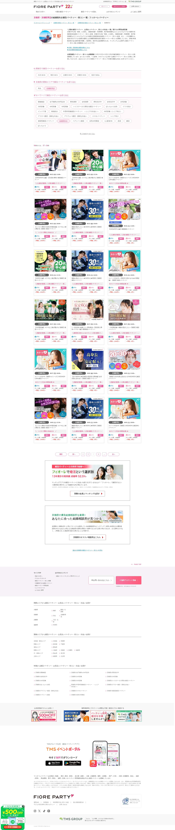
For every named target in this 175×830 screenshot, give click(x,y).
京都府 (63, 650)
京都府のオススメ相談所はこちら (87, 537)
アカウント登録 (119, 6)
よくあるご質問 (136, 12)
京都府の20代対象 (76, 676)
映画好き (54, 111)
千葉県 (63, 644)
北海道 (55, 641)
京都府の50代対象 (76, 680)
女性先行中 (111, 102)
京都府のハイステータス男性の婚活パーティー (121, 680)
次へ (113, 454)
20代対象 (123, 102)
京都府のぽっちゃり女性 (42, 684)
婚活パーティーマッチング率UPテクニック (68, 576)
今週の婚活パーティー (63, 12)
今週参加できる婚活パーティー (43, 583)
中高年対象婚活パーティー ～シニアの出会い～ (81, 111)
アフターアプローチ (40, 578)
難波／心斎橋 (63, 610)
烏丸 (39, 88)
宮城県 (63, 641)
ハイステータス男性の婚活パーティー (87, 106)
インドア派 (42, 111)
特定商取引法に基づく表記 (61, 802)
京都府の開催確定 (40, 672)
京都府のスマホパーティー (79, 690)
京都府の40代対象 (40, 680)
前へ (74, 454)
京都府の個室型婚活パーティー (116, 690)
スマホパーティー (98, 116)
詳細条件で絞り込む (88, 134)
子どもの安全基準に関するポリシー (44, 804)
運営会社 (36, 802)
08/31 (54, 75)
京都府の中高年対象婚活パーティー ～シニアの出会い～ (85, 685)
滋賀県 (78, 650)
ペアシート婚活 (78, 121)
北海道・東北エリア (40, 641)
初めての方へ (40, 12)
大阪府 (55, 650)
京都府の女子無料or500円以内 (80, 672)
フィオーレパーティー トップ (42, 23)
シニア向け (114, 116)
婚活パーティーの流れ (88, 12)
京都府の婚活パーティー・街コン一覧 (63, 23)
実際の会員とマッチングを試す (87, 494)
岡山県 (55, 653)
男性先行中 (98, 102)
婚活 (128, 121)
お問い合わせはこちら (100, 580)
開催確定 (41, 102)
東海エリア (37, 647)
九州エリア (37, 656)
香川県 (63, 653)
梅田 (54, 610)
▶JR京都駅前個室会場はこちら (77, 50)
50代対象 (64, 106)
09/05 (67, 75)
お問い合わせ (135, 6)
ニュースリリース (40, 588)
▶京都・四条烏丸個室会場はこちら (78, 47)
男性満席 (73, 102)
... (104, 454)
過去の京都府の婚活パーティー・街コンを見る (87, 550)
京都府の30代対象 (112, 676)
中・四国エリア (38, 653)
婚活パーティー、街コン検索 (43, 580)
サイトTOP (37, 573)
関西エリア (37, 650)
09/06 (81, 75)
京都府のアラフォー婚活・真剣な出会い (47, 690)
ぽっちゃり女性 (111, 106)
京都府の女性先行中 (41, 676)
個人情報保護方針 (78, 802)
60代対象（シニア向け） (113, 111)
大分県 (63, 656)
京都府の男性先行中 (113, 672)
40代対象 (53, 106)
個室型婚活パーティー (46, 121)
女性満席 (85, 102)
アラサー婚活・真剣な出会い (48, 116)
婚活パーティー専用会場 (41, 585)
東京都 (55, 644)
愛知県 (55, 647)
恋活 (119, 121)
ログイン (104, 6)
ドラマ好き (127, 106)
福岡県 (55, 656)
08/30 (41, 75)
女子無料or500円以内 (57, 102)
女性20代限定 (94, 121)
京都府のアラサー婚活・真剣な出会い (118, 684)
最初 (61, 454)
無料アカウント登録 (128, 580)
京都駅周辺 (50, 88)
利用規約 (46, 802)
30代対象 (41, 106)
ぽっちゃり (42, 126)
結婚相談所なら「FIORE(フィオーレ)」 (114, 1)
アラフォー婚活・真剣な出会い (75, 116)
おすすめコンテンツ (113, 12)
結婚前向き (63, 121)
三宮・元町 (55, 621)
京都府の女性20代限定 (78, 695)
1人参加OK (108, 121)
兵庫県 (70, 650)
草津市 (55, 625)
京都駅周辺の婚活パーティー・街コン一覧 (89, 23)
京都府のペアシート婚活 (42, 695)
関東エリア (37, 644)
